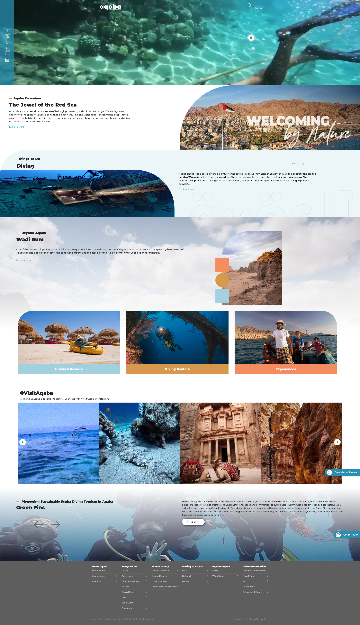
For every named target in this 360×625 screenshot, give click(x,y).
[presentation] (302, 164)
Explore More (16, 127)
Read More (193, 522)
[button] (12, 256)
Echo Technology (259, 619)
